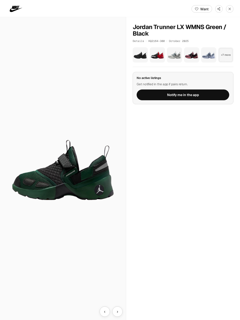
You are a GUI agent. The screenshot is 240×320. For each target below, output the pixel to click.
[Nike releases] (15, 8)
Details (138, 41)
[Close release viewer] (229, 9)
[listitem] (140, 55)
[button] (63, 168)
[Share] (219, 9)
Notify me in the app (183, 95)
